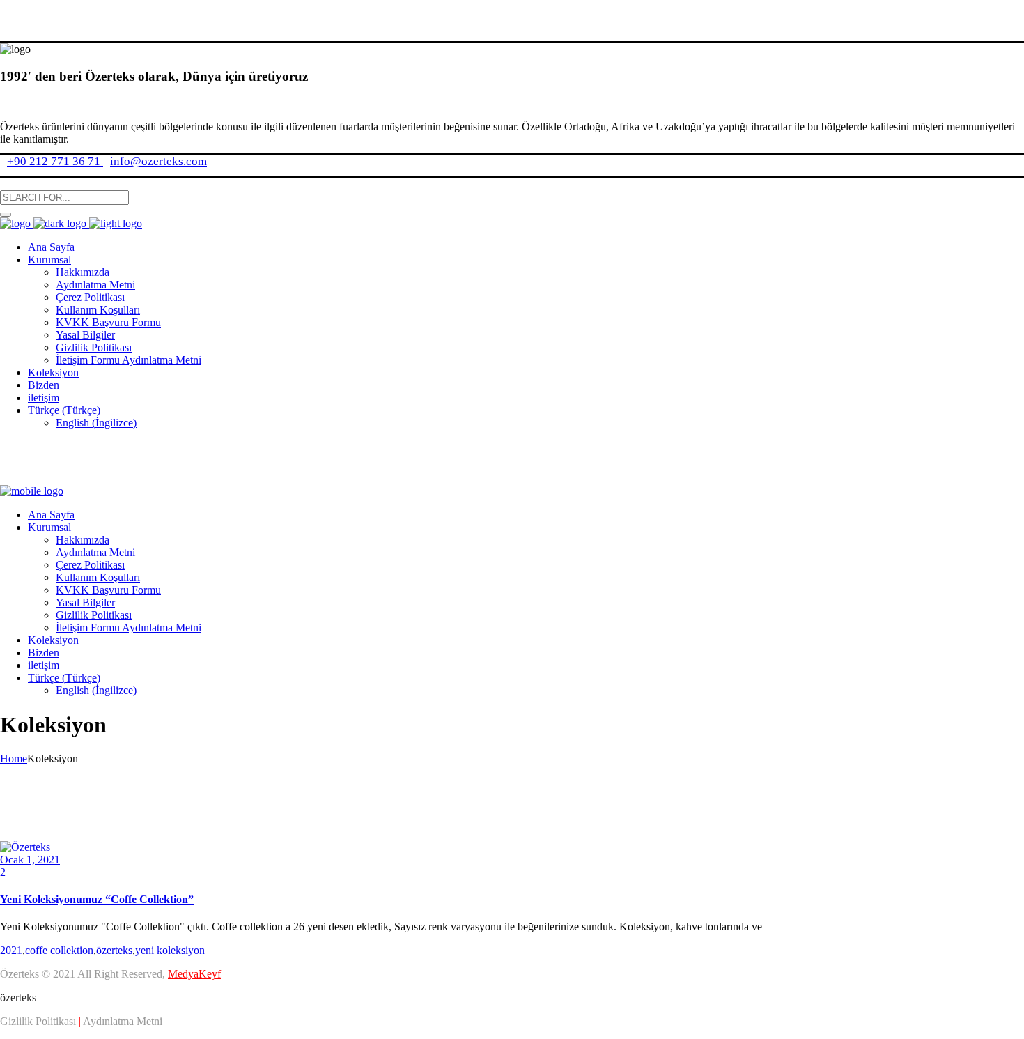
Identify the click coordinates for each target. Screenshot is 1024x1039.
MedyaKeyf (194, 974)
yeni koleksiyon (170, 950)
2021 (11, 950)
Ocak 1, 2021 (30, 859)
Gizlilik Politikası (38, 1021)
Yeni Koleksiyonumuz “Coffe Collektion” (97, 899)
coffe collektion (59, 950)
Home (13, 758)
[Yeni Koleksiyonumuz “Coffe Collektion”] (25, 847)
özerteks (114, 950)
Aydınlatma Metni (122, 1021)
